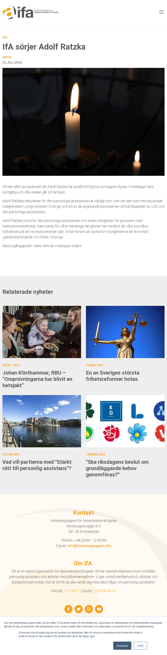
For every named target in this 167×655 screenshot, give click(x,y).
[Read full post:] (125, 421)
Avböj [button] (140, 645)
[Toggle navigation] (161, 12)
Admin (6, 57)
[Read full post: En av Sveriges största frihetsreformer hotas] (125, 332)
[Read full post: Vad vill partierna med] (41, 421)
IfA (4, 37)
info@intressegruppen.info (89, 546)
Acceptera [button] (122, 645)
